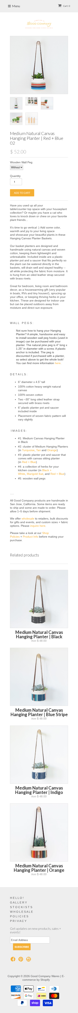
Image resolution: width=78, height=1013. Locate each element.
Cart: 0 (66, 5)
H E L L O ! (17, 897)
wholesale (28, 518)
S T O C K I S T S (21, 907)
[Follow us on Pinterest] (21, 960)
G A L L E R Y (18, 902)
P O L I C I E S (19, 916)
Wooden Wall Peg (21, 162)
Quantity (15, 176)
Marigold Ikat (35, 473)
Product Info (30, 536)
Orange (52, 450)
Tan (38, 450)
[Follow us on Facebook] (14, 960)
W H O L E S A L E (21, 911)
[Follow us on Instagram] (29, 960)
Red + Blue (29, 462)
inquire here (37, 525)
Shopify (45, 979)
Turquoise (28, 450)
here (58, 363)
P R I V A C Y (18, 921)
